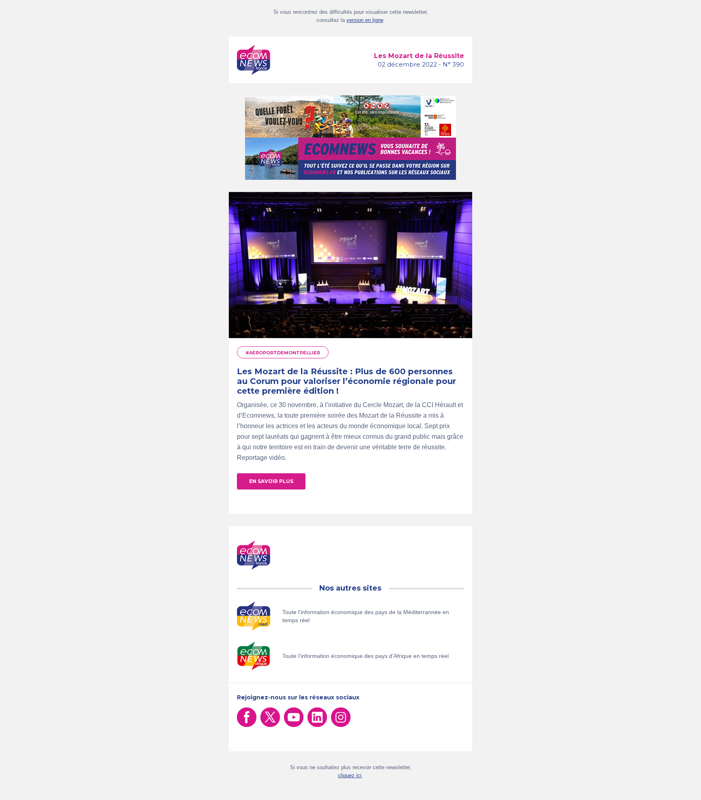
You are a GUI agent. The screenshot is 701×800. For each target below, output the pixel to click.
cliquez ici (349, 775)
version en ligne (364, 20)
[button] (271, 481)
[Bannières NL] (350, 159)
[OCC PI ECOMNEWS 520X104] (350, 116)
